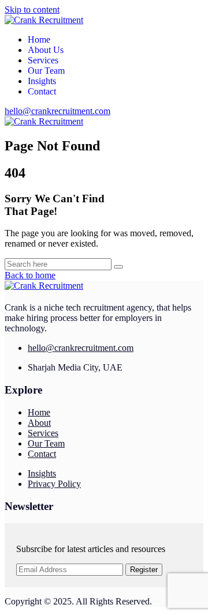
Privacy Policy (54, 484)
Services (43, 60)
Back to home (30, 275)
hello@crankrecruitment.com (57, 111)
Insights (42, 81)
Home (39, 39)
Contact (42, 91)
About (39, 423)
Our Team (46, 70)
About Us (46, 50)
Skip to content (32, 9)
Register (144, 569)
